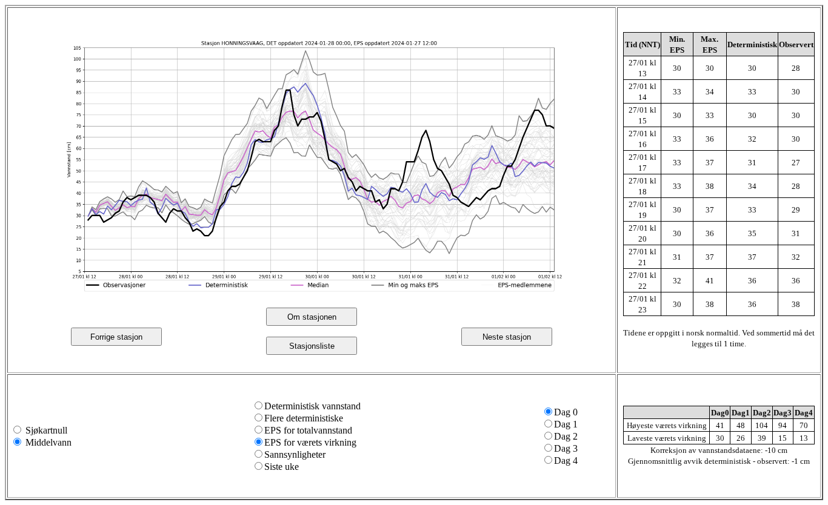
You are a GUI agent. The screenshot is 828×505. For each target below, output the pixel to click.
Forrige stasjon (116, 337)
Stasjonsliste (312, 346)
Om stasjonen (311, 317)
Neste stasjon (506, 337)
